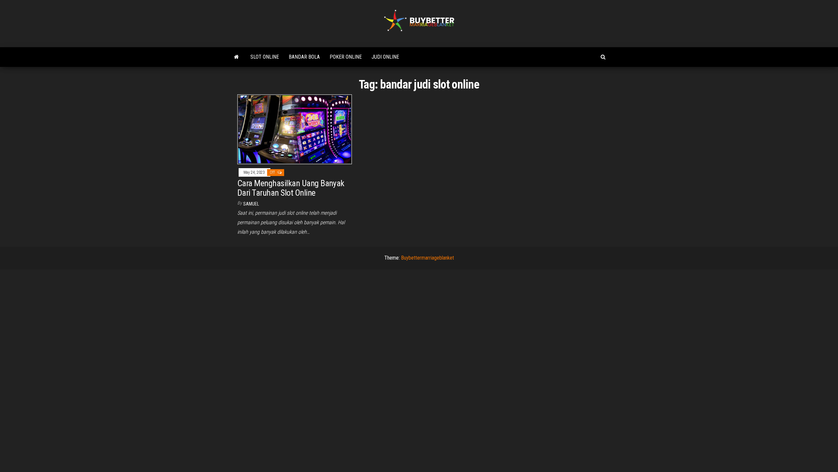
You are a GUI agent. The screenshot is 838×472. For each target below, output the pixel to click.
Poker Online (346, 57)
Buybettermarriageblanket (427, 258)
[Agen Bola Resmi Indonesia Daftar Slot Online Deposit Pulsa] (237, 57)
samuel (251, 203)
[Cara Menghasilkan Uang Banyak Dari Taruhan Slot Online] (294, 129)
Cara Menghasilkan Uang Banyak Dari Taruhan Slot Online (290, 188)
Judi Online (385, 57)
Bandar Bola (304, 57)
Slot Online (264, 57)
